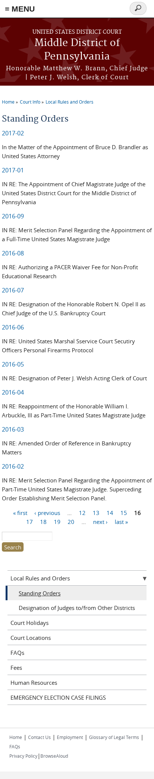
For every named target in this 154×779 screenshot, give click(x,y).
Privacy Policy (23, 756)
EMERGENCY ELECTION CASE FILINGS (58, 697)
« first (20, 512)
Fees (16, 667)
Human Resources (33, 682)
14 (110, 512)
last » (121, 521)
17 (29, 521)
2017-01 (13, 170)
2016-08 (13, 253)
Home (8, 102)
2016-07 (13, 290)
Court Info (30, 102)
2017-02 (13, 133)
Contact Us (39, 737)
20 (71, 521)
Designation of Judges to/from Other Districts (77, 607)
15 (123, 512)
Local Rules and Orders (69, 102)
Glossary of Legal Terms (114, 737)
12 (82, 512)
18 (43, 521)
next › (100, 521)
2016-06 (13, 327)
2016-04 (13, 392)
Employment (70, 737)
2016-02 (13, 466)
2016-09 (13, 216)
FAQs (17, 652)
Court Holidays (29, 622)
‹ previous (47, 512)
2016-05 (13, 364)
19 (57, 521)
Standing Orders (40, 593)
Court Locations (30, 637)
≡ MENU (20, 8)
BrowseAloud (54, 756)
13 (96, 512)
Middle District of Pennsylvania (77, 50)
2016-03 (13, 429)
